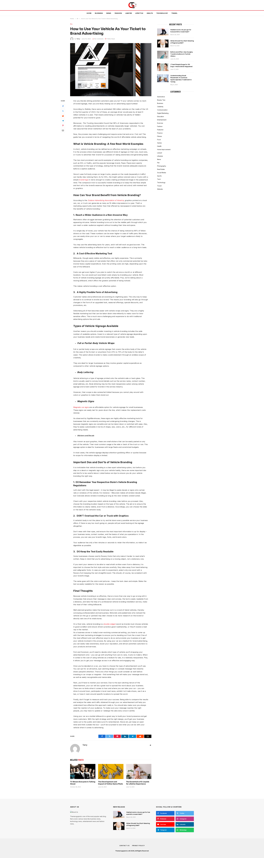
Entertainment (161, 120)
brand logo (83, 180)
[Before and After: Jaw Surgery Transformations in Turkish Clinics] (163, 55)
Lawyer (128, 13)
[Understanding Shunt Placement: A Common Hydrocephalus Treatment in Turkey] (163, 78)
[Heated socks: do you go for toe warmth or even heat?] (163, 32)
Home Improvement (163, 149)
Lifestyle (139, 13)
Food (159, 139)
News (108, 13)
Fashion (118, 13)
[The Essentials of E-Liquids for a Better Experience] (138, 771)
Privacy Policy (138, 845)
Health (150, 13)
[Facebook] (63, 106)
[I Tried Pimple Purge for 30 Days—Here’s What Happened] (163, 67)
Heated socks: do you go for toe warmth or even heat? (180, 31)
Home (89, 13)
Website (160, 189)
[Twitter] (63, 111)
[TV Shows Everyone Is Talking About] (82, 771)
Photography (161, 166)
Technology (162, 13)
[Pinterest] (63, 126)
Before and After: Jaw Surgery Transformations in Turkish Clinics (181, 54)
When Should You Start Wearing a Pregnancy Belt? (182, 42)
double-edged (110, 624)
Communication (162, 110)
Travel (174, 13)
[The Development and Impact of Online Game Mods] (110, 771)
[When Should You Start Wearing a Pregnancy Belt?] (163, 43)
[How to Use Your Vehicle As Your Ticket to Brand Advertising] (110, 69)
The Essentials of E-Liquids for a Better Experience (137, 783)
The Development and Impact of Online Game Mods (110, 783)
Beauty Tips (161, 100)
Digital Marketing (163, 113)
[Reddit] (63, 116)
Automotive (161, 97)
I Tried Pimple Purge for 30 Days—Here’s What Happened (181, 65)
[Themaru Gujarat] (132, 5)
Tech (159, 179)
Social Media (161, 172)
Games (159, 143)
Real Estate (161, 169)
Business (99, 13)
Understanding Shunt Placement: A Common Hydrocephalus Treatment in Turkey (181, 79)
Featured (160, 130)
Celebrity (160, 106)
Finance (160, 133)
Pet (158, 163)
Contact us (124, 845)
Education (160, 116)
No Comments (99, 39)
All (71, 24)
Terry (78, 39)
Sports (159, 176)
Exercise (160, 123)
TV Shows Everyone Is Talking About (82, 783)
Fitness (159, 136)
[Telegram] (63, 121)
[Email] (63, 131)
